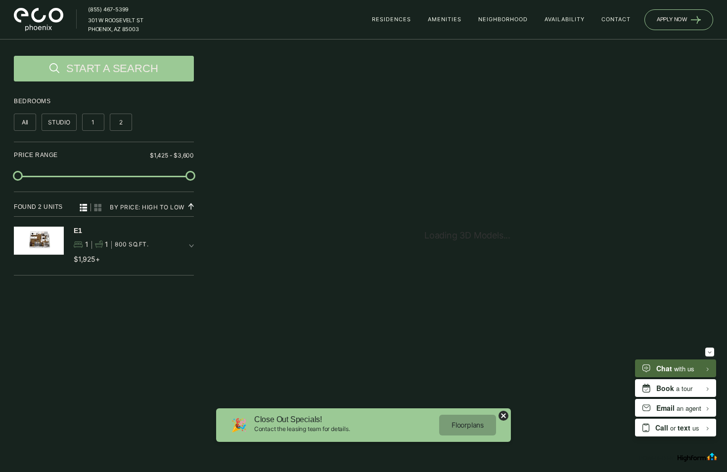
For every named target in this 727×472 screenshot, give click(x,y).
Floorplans (468, 425)
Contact (616, 19)
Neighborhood (503, 19)
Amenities (444, 19)
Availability (565, 19)
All (25, 122)
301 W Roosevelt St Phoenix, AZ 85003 (115, 25)
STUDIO (59, 122)
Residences (391, 19)
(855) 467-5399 (108, 9)
